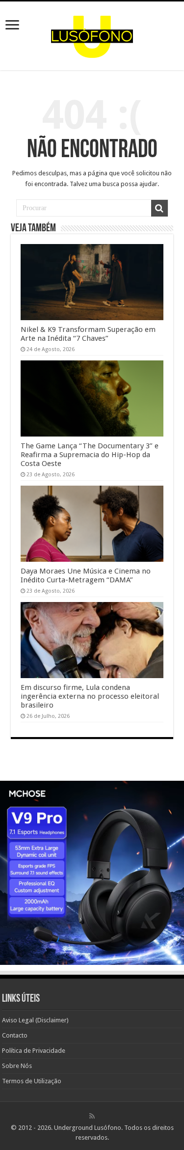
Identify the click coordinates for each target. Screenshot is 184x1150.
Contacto (14, 1035)
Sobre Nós (17, 1065)
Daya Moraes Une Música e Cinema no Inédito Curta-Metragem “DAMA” (86, 575)
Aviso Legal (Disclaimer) (35, 1020)
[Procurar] (159, 208)
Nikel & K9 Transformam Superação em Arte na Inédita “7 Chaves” (88, 334)
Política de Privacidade (33, 1050)
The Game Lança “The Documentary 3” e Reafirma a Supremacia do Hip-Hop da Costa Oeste (89, 454)
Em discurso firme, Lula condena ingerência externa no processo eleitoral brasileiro (90, 696)
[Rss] (92, 1116)
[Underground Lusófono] (92, 34)
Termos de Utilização (31, 1081)
